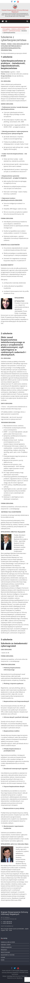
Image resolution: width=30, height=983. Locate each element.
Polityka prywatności (6, 947)
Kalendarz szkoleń (6, 944)
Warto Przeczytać (5, 952)
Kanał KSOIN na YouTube (7, 955)
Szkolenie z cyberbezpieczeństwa (11, 31)
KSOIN (2, 960)
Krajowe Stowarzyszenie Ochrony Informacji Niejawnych (15, 11)
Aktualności (4, 949)
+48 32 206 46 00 (7, 921)
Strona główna (6, 29)
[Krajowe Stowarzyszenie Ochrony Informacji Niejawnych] (2, 21)
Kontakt (3, 957)
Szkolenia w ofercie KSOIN (18, 29)
